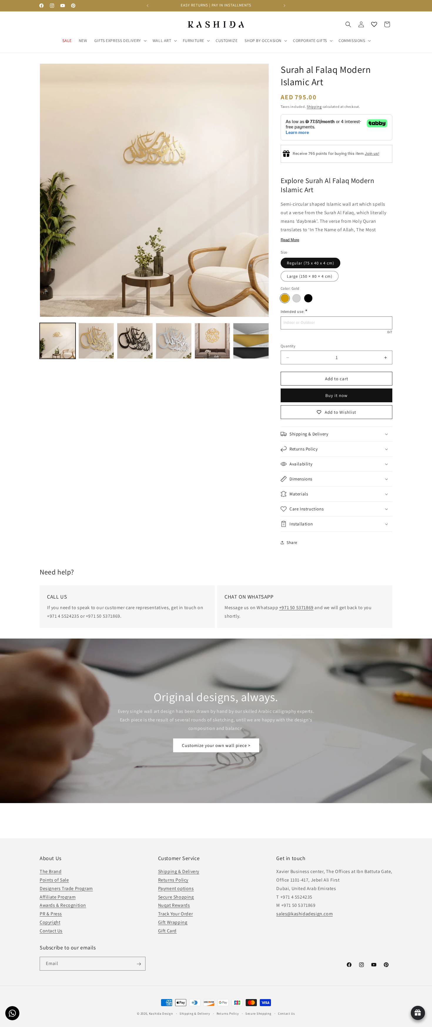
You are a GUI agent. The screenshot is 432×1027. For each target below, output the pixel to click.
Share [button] (292, 542)
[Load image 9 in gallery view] (251, 341)
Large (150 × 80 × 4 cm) (309, 276)
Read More (290, 240)
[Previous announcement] (147, 5)
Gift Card (167, 931)
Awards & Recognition (63, 905)
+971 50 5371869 (296, 607)
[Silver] (296, 298)
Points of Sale (54, 880)
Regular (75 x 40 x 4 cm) (310, 263)
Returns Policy (173, 880)
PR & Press (51, 914)
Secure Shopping (176, 897)
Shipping (314, 106)
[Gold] (285, 298)
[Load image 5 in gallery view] (135, 341)
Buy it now (336, 395)
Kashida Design (161, 1013)
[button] (120, 40)
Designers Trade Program (66, 888)
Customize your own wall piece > (216, 745)
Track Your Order (175, 914)
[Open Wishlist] (374, 24)
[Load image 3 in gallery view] (96, 341)
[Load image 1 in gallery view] (58, 341)
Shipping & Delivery (178, 872)
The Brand (50, 872)
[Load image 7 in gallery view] (174, 341)
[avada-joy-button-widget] (418, 1013)
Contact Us (51, 931)
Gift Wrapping (172, 922)
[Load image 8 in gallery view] (212, 341)
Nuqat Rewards (174, 905)
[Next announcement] (284, 5)
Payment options (176, 888)
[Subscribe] (138, 964)
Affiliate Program (58, 897)
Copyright (50, 922)
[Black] (308, 298)
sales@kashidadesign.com (304, 914)
